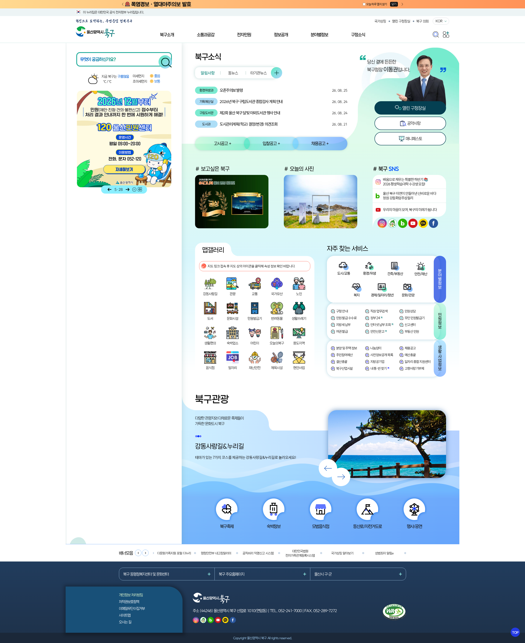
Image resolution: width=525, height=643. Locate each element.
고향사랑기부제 (414, 368)
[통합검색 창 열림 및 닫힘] (436, 33)
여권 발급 (342, 331)
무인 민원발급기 (415, 318)
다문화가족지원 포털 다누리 (174, 553)
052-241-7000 (290, 610)
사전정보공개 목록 (381, 355)
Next (402, 4)
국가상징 (380, 21)
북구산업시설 (344, 368)
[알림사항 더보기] (276, 72)
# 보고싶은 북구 (212, 169)
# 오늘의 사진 (299, 169)
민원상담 (410, 311)
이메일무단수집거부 (132, 608)
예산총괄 (410, 355)
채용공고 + (320, 143)
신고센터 (410, 325)
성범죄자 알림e (384, 553)
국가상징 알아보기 (342, 553)
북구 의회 (422, 21)
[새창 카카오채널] (423, 223)
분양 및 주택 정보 (346, 348)
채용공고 (410, 348)
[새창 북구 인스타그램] (382, 223)
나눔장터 (375, 348)
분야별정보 (319, 34)
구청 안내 (342, 311)
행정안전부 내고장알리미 (216, 553)
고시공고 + (222, 143)
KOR (439, 21)
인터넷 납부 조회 (380, 325)
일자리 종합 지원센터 (418, 361)
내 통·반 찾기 (378, 368)
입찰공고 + (271, 143)
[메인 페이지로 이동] (95, 28)
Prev (122, 4)
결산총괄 (341, 361)
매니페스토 (413, 138)
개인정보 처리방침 (131, 595)
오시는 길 (125, 622)
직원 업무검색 (379, 311)
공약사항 (413, 123)
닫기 (393, 4)
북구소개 (167, 34)
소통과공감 (205, 34)
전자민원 (244, 34)
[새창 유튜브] (413, 223)
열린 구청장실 (401, 21)
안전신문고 (377, 331)
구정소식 (358, 34)
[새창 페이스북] (433, 223)
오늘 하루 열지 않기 (376, 4)
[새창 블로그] (402, 223)
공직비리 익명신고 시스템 (258, 553)
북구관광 (212, 398)
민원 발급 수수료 (346, 318)
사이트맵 (124, 615)
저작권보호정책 (129, 601)
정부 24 (375, 318)
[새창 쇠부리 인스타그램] (392, 223)
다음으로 (127, 189)
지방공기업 (377, 361)
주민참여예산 (344, 355)
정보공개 (281, 34)
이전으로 (109, 189)
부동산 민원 (412, 331)
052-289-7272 (325, 610)
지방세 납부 (343, 325)
